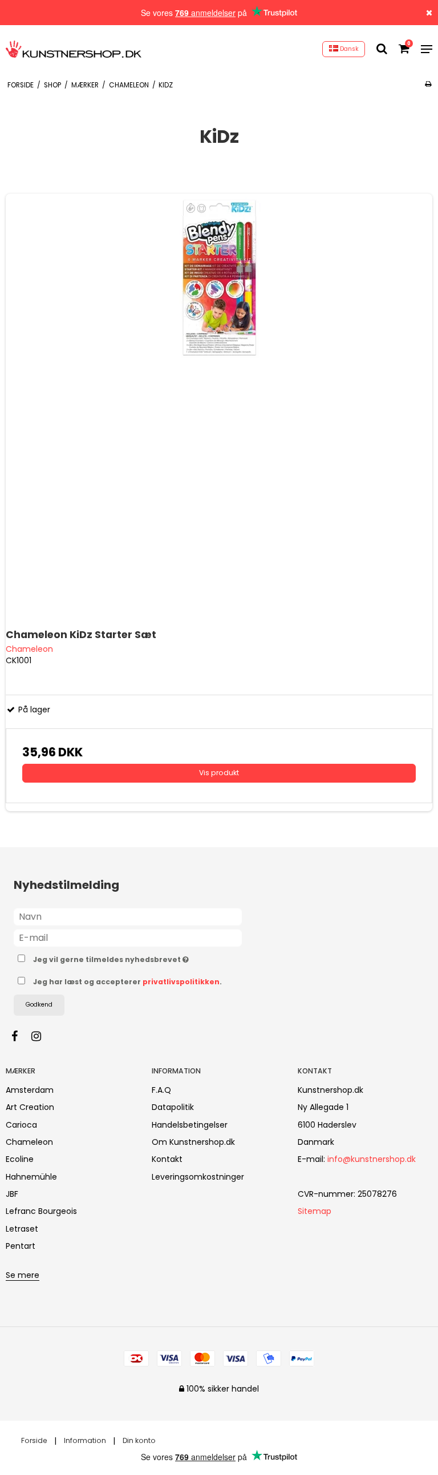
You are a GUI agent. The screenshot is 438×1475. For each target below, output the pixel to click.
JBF (12, 1194)
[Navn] (128, 916)
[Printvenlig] (428, 84)
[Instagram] (41, 1036)
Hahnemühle (31, 1177)
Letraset (22, 1228)
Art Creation (30, 1107)
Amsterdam (30, 1090)
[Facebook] (20, 1036)
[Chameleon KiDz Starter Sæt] (219, 407)
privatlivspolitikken (181, 982)
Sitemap (314, 1211)
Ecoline (20, 1159)
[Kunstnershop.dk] (73, 49)
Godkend (39, 1004)
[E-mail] (128, 937)
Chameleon (29, 1142)
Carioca (21, 1125)
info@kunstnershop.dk (371, 1159)
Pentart (20, 1246)
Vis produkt (219, 772)
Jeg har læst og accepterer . (127, 982)
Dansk (348, 49)
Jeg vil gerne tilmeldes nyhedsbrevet (139, 957)
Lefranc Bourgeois (41, 1211)
